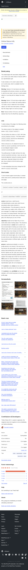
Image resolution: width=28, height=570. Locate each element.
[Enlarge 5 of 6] (24, 300)
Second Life (20, 456)
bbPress (4, 542)
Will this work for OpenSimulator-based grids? (8, 400)
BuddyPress (5, 545)
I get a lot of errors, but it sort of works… (11, 352)
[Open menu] (26, 2)
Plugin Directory (5, 6)
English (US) (24, 450)
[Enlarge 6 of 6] (24, 309)
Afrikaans (7, 551)
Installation (5, 59)
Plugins (16, 519)
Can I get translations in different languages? (7, 395)
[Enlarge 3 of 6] (24, 283)
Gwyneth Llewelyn (8, 43)
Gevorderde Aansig (6, 460)
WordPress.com (6, 538)
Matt (3, 540)
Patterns (17, 521)
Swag (17, 533)
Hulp (4, 66)
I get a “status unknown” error (8, 329)
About (2, 514)
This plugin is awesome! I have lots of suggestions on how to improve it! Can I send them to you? (10, 410)
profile (24, 453)
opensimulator (19, 453)
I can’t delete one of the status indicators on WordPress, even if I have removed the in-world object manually (11, 376)
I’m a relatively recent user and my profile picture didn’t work (9, 389)
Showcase (17, 514)
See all (25, 483)
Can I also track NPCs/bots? (8, 405)
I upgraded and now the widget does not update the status (9, 334)
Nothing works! (5, 348)
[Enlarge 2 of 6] (11, 304)
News (2, 517)
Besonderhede (6, 52)
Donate (17, 531)
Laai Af (3, 47)
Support (3, 528)
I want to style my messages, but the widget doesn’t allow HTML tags (10, 357)
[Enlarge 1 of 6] (11, 283)
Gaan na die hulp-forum (7, 493)
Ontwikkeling (6, 63)
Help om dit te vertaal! (14, 11)
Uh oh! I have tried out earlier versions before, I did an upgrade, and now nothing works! (9, 324)
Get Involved (18, 526)
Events (16, 528)
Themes (17, 517)
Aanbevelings (6, 56)
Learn (2, 526)
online (14, 453)
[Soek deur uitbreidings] (15, 15)
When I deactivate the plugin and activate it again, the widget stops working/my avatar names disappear (10, 363)
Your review (4, 483)
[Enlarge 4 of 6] (24, 292)
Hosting (3, 519)
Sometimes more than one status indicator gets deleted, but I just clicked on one (8, 369)
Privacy (3, 521)
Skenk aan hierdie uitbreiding (8, 506)
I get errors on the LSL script (8, 344)
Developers (4, 531)
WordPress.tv (5, 533)
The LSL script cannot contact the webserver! (7, 339)
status (25, 456)
